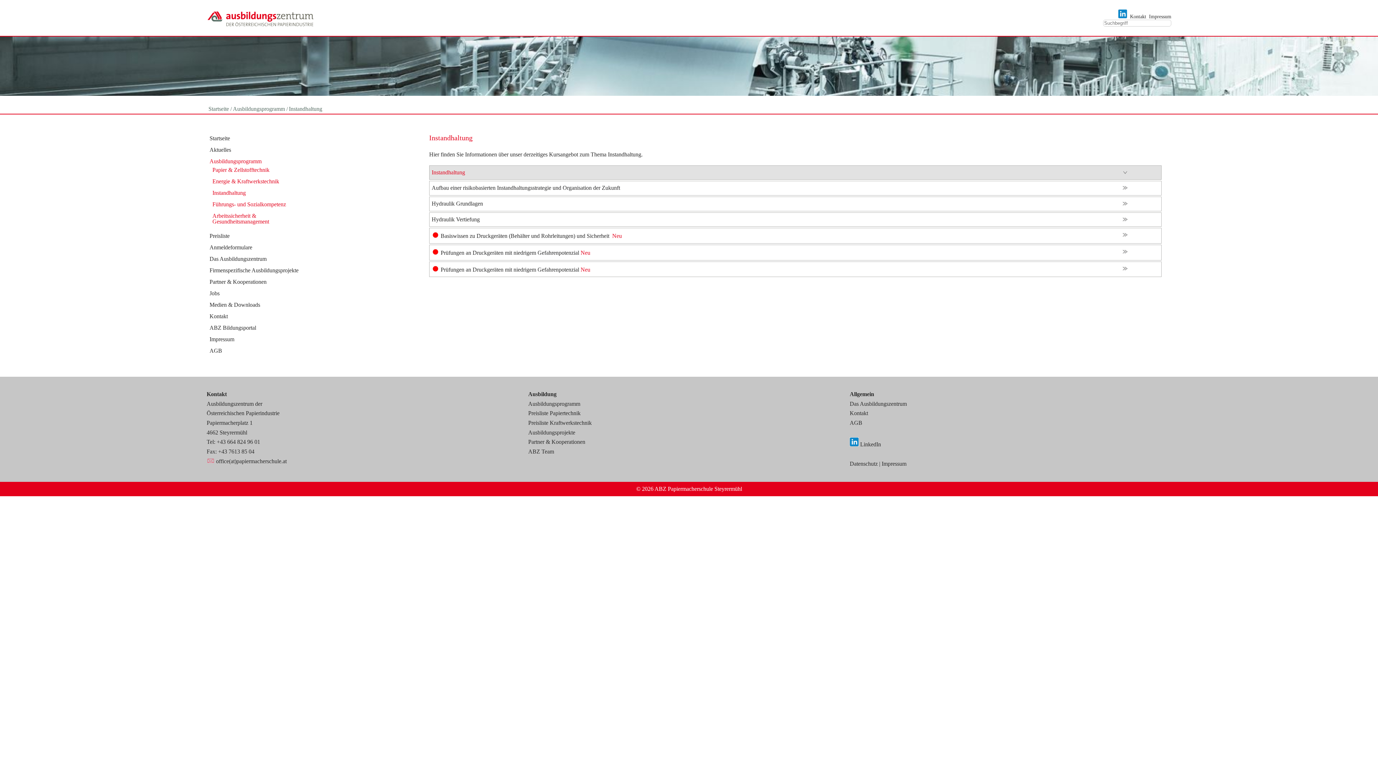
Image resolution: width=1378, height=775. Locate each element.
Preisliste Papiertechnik (554, 413)
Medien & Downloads (235, 305)
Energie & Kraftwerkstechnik (245, 181)
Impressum (1160, 16)
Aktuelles (220, 150)
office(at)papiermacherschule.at (251, 461)
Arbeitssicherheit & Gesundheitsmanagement (240, 219)
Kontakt (1138, 16)
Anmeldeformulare (231, 247)
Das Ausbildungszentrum (238, 259)
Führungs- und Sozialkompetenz (249, 204)
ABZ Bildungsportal (233, 328)
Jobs (215, 293)
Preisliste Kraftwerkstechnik (560, 423)
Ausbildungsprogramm (236, 161)
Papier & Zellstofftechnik (240, 170)
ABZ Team (541, 451)
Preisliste (220, 236)
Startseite (220, 138)
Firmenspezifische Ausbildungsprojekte (254, 270)
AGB (216, 351)
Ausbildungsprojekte (551, 432)
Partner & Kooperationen (238, 282)
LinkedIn (870, 444)
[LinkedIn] (1122, 16)
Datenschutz (864, 464)
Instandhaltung (229, 193)
